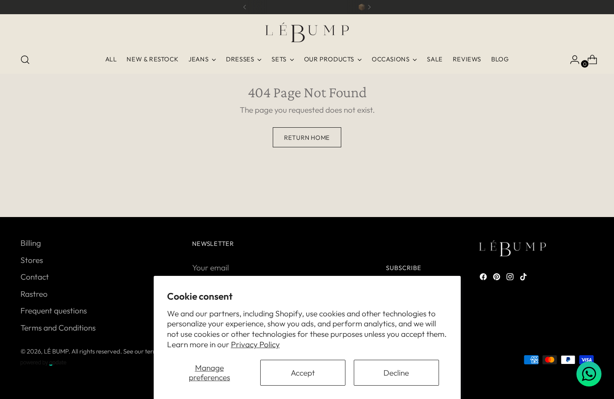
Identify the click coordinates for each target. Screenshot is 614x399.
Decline (396, 373)
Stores (31, 260)
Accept (303, 373)
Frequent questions (53, 311)
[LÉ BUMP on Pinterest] (497, 278)
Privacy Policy (255, 344)
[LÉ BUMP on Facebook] (484, 278)
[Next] (369, 7)
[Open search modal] (25, 59)
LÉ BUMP (56, 351)
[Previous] (245, 7)
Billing (30, 243)
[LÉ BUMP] (307, 32)
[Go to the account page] (571, 59)
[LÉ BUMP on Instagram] (511, 278)
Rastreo (34, 294)
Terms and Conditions (58, 328)
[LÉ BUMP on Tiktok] (524, 278)
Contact (34, 277)
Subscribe (404, 268)
